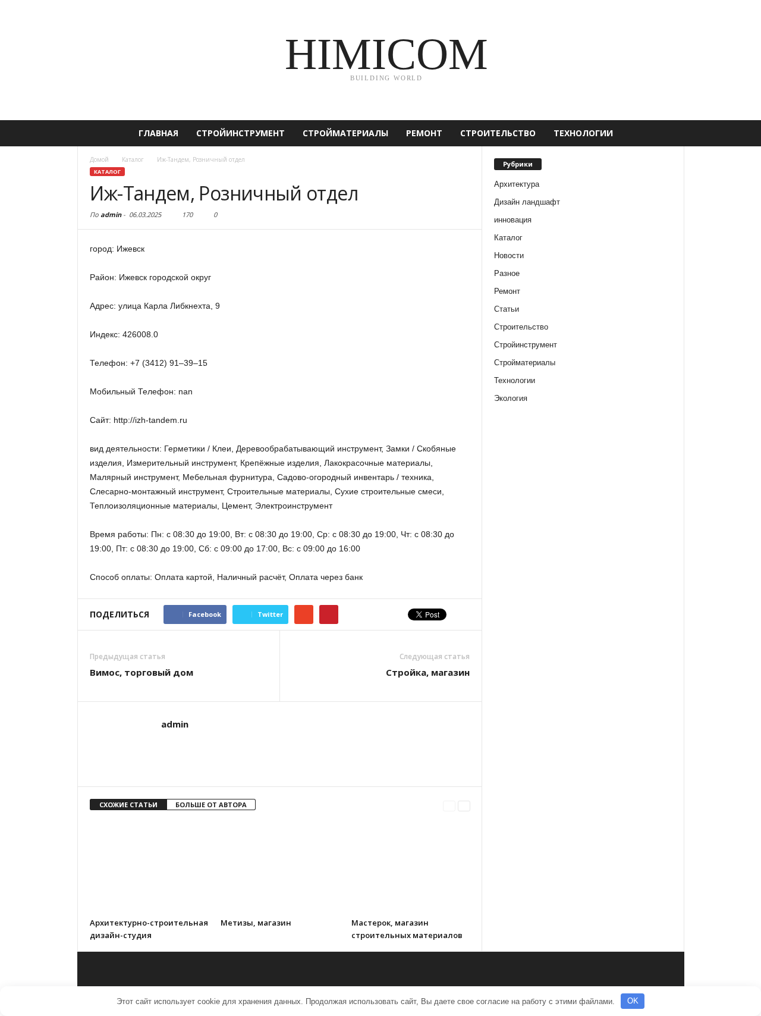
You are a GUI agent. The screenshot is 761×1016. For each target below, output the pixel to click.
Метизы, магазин (256, 922)
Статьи (506, 309)
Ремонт (424, 133)
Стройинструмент (240, 133)
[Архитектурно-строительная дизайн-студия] (149, 867)
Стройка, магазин (428, 672)
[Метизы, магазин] (280, 867)
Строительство (498, 133)
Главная (158, 133)
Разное (507, 273)
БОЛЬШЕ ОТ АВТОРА (211, 804)
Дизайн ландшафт (527, 201)
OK (633, 1000)
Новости (509, 255)
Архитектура (516, 184)
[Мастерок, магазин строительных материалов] (410, 867)
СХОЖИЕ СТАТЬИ (128, 804)
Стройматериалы (345, 133)
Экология (510, 398)
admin (110, 214)
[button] (666, 133)
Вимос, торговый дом (141, 672)
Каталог (107, 171)
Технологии (583, 133)
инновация (513, 219)
